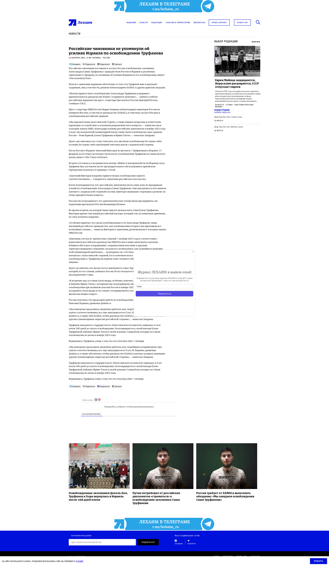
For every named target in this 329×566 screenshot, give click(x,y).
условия (79, 561)
